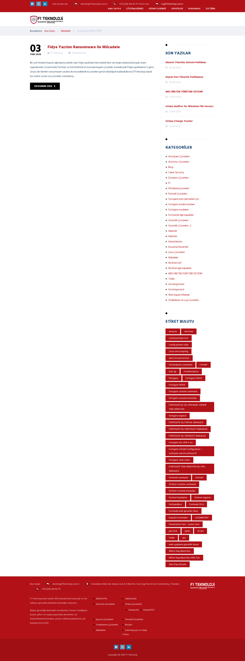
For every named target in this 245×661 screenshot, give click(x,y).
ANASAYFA (101, 598)
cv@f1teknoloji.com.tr (172, 4)
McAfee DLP (175, 263)
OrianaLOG (133, 610)
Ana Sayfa (114, 8)
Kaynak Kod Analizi (178, 518)
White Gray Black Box (179, 551)
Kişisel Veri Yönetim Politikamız (184, 77)
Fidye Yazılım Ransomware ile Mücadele (84, 47)
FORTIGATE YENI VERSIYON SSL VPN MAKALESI (187, 469)
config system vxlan (178, 345)
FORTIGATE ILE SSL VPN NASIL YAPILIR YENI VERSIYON (187, 407)
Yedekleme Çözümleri (107, 625)
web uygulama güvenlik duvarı (184, 544)
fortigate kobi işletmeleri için (183, 199)
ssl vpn (200, 531)
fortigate (173, 378)
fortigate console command (183, 391)
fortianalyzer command (180, 365)
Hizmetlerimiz (157, 8)
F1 (169, 183)
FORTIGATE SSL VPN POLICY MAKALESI (188, 429)
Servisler (177, 8)
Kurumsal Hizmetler (178, 247)
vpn (184, 538)
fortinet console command (182, 484)
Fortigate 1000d (194, 378)
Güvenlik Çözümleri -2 (179, 226)
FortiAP (203, 365)
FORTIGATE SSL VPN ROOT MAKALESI (187, 436)
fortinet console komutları (182, 491)
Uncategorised (176, 284)
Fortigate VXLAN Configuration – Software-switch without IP (185, 451)
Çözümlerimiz (135, 8)
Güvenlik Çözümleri (178, 220)
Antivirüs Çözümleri (178, 162)
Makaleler (173, 258)
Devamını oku (43, 86)
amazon (173, 331)
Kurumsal (194, 8)
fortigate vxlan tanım (179, 460)
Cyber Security (176, 172)
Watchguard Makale (179, 295)
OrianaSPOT (149, 610)
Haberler (172, 231)
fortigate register (177, 416)
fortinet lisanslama (178, 497)
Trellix (171, 279)
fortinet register (202, 497)
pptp (187, 531)
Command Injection (178, 338)
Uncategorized (176, 289)
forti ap (172, 371)
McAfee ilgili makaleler (180, 268)
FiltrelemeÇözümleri (178, 188)
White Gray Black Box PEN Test (184, 558)
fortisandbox (175, 504)
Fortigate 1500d (177, 385)
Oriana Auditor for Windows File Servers (189, 106)
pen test (173, 531)
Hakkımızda (130, 598)
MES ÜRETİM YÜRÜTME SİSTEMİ (184, 92)
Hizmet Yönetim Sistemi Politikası (186, 62)
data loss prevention (179, 358)
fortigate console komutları (183, 398)
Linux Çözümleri (176, 252)
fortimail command (178, 477)
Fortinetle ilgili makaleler (181, 215)
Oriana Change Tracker (179, 121)
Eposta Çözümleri (104, 619)
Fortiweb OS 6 (196, 504)
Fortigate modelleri (178, 210)
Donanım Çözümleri (178, 178)
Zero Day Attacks (177, 564)
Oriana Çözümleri (133, 604)
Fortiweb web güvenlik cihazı (183, 511)
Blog (170, 167)
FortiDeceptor (191, 371)
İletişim (210, 8)
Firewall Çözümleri (177, 194)
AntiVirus (188, 331)
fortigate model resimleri (181, 204)
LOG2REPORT (202, 518)
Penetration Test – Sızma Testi (184, 524)
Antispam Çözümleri (179, 156)
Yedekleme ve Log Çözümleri (183, 300)
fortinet (199, 477)
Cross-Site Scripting (178, 351)
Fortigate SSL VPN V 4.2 (180, 442)
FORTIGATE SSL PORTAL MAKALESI (186, 422)
